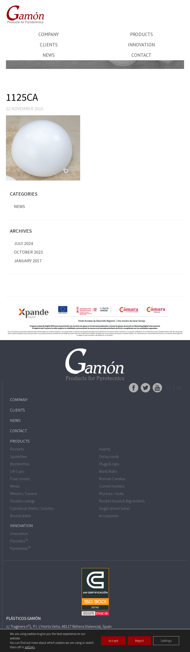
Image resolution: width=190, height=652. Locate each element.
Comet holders (111, 486)
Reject (139, 640)
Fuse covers (20, 478)
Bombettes (19, 464)
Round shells (20, 515)
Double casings (22, 501)
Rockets (17, 449)
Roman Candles (112, 478)
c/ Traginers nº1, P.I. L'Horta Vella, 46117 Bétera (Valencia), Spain (59, 626)
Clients (49, 45)
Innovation (141, 45)
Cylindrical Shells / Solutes (31, 508)
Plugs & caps (109, 464)
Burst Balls (108, 471)
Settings (166, 640)
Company (48, 34)
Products (141, 34)
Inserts (104, 449)
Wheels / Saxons (23, 493)
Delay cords (109, 456)
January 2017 (28, 261)
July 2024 (23, 243)
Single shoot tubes (114, 508)
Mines (15, 486)
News (49, 55)
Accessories (109, 515)
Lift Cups (17, 471)
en (179, 388)
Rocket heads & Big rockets (121, 501)
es (168, 388)
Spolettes (18, 456)
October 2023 (28, 252)
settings (30, 647)
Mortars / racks (111, 493)
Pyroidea (19, 541)
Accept (113, 640)
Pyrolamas (20, 548)
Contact (141, 55)
